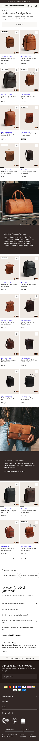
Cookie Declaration (33, 735)
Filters (20, 25)
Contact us (29, 595)
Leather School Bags (10, 575)
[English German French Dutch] (29, 729)
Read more (5, 651)
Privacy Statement (23, 735)
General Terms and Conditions (11, 735)
